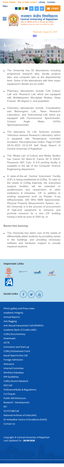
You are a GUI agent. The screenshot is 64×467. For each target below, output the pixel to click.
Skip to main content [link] (27, 2)
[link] (16, 8)
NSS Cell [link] (8, 385)
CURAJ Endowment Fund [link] (17, 351)
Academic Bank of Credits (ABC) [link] (20, 329)
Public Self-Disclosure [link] (15, 398)
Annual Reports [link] (12, 317)
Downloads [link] (9, 338)
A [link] (36, 8)
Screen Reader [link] (9, 2)
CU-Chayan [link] (9, 393)
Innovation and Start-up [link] (16, 346)
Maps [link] (5, 6)
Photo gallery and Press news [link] (19, 308)
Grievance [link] (9, 364)
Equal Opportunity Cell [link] (16, 355)
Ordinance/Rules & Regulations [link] (20, 389)
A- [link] (31, 8)
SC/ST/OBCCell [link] (11, 411)
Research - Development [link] (16, 402)
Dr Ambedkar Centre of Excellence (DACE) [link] (25, 419)
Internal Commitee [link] (13, 368)
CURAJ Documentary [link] (14, 334)
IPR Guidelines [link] (11, 376)
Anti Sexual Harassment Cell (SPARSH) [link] (23, 325)
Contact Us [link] (9, 423)
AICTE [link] (7, 342)
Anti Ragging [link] (10, 321)
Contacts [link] (51, 2)
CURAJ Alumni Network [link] (16, 381)
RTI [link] (5, 406)
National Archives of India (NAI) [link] (20, 415)
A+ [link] (42, 8)
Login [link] (54, 8)
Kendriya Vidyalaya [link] (14, 372)
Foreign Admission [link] (13, 359)
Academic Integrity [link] (13, 312)
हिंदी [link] (35, 36)
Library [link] (42, 2)
